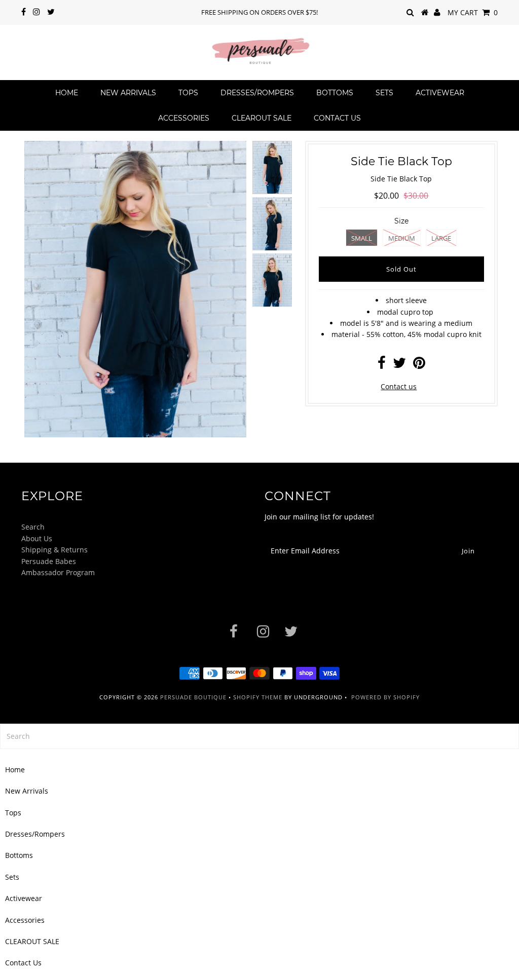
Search (33, 527)
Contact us (399, 386)
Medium (401, 238)
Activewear (440, 92)
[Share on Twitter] (399, 365)
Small (361, 238)
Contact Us (337, 118)
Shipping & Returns (54, 549)
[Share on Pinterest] (419, 365)
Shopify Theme (257, 697)
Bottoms (334, 92)
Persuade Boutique (193, 697)
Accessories (183, 118)
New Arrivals (128, 92)
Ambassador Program (58, 572)
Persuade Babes (48, 561)
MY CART (473, 12)
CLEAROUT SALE (261, 118)
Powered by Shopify (385, 697)
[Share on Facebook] (382, 365)
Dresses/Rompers (257, 92)
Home (66, 92)
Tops (188, 92)
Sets (384, 92)
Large (441, 238)
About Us (36, 538)
